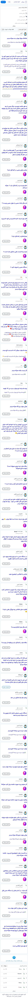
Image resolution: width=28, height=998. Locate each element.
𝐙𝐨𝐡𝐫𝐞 (21, 604)
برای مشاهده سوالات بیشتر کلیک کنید (14, 961)
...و (22, 365)
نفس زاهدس (19, 885)
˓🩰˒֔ (21, 278)
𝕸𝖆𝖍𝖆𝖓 (21, 812)
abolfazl (20, 401)
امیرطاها (20, 675)
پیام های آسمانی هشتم (20, 23)
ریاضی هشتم (22, 13)
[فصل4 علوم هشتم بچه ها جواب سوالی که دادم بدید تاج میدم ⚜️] (14, 356)
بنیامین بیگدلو (19, 692)
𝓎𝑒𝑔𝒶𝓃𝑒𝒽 (19, 978)
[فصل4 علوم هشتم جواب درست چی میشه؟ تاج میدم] (14, 735)
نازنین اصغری (19, 551)
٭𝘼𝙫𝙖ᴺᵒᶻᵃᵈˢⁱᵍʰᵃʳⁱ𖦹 (18, 532)
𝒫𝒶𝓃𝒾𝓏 (20, 969)
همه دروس (24, 10)
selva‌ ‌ (21, 653)
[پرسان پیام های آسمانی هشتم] (26, 24)
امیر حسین (20, 461)
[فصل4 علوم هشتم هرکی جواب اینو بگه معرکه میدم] (14, 839)
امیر (22, 443)
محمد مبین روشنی (18, 569)
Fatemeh (20, 419)
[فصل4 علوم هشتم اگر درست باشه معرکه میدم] (14, 374)
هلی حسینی (20, 77)
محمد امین (20, 585)
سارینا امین (20, 726)
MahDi (21, 637)
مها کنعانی (20, 941)
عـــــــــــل (20, 708)
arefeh (21, 779)
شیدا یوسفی (19, 145)
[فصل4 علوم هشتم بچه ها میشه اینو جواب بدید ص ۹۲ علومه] (14, 392)
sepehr (21, 514)
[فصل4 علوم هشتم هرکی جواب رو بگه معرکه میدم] (14, 410)
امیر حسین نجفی (18, 479)
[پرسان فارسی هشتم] (26, 17)
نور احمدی (20, 762)
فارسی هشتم (22, 17)
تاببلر (21, 921)
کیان (21, 33)
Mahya (20, 983)
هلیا (21, 51)
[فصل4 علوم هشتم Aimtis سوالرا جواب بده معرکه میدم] (14, 42)
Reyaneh (19, 974)
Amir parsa (20, 345)
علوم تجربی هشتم (21, 20)
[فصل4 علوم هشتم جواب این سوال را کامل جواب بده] (14, 912)
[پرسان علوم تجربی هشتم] (26, 20)
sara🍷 (19, 987)
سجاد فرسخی (19, 903)
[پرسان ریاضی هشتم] (26, 14)
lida (22, 383)
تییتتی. (21, 830)
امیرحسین (20, 123)
